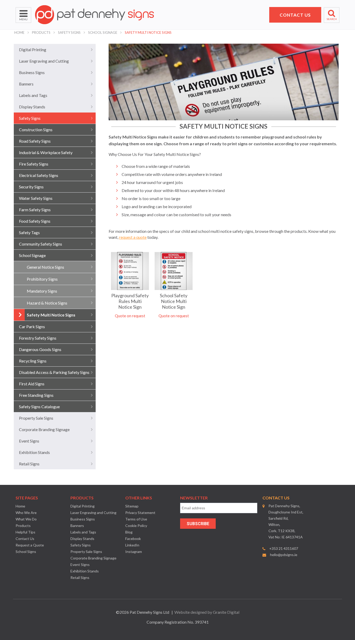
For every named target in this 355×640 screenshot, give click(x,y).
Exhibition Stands (34, 452)
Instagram (133, 551)
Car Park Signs (32, 326)
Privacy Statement (140, 512)
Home (19, 32)
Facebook (133, 538)
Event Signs (29, 440)
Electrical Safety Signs (38, 175)
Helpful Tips (25, 532)
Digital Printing (32, 49)
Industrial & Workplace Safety (46, 152)
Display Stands (32, 106)
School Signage (102, 32)
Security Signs (31, 186)
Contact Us (25, 538)
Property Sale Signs (36, 417)
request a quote (133, 237)
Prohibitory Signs (42, 278)
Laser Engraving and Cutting (44, 60)
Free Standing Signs (36, 395)
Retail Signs (29, 463)
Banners (26, 83)
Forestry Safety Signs (37, 337)
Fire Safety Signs (33, 163)
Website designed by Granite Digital (206, 612)
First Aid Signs (31, 383)
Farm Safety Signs (35, 209)
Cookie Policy (136, 525)
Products (41, 32)
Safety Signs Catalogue (39, 406)
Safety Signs (69, 32)
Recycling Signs (33, 360)
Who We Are (26, 512)
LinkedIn (132, 545)
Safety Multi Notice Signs (148, 32)
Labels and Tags (33, 95)
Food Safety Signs (34, 221)
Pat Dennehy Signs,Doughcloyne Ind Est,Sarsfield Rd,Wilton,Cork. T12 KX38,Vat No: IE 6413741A (285, 521)
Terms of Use (136, 519)
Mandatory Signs (42, 290)
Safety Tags (29, 232)
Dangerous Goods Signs (40, 349)
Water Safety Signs (35, 198)
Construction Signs (35, 129)
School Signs (26, 551)
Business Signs (32, 72)
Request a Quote (30, 545)
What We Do (26, 519)
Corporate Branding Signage (44, 429)
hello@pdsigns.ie (283, 554)
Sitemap (132, 506)
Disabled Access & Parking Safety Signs (54, 372)
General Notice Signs (45, 267)
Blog (129, 532)
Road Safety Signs (35, 140)
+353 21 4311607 (283, 548)
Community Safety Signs (40, 243)
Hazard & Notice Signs (47, 302)
